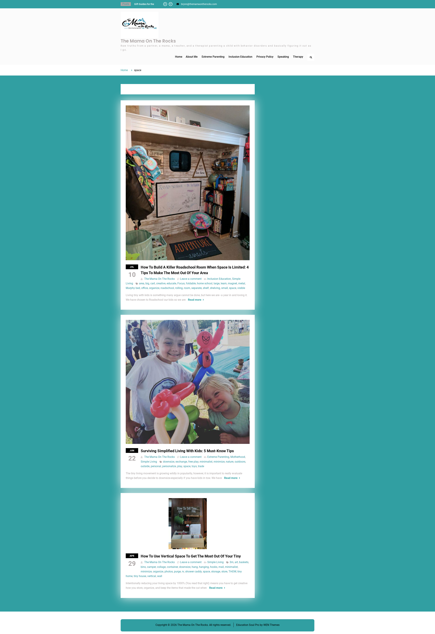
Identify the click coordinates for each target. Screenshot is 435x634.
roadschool (167, 288)
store (224, 571)
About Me (192, 56)
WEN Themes (271, 625)
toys (194, 466)
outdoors (240, 461)
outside (145, 466)
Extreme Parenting (213, 56)
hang (195, 567)
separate (196, 288)
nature (229, 461)
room (187, 288)
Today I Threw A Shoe (145, 4)
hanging (204, 567)
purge (177, 571)
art (236, 562)
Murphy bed (133, 288)
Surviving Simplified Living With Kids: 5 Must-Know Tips (187, 451)
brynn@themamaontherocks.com (199, 4)
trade (201, 466)
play (179, 466)
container (172, 567)
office (144, 288)
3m (231, 562)
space (232, 288)
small (224, 288)
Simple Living (149, 461)
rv (183, 571)
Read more (194, 299)
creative (161, 283)
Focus (181, 283)
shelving (215, 288)
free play (193, 461)
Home (178, 56)
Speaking (283, 56)
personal (156, 466)
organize (154, 288)
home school (204, 283)
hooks (213, 567)
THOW (232, 571)
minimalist (206, 461)
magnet (232, 283)
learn (224, 283)
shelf (206, 288)
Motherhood (237, 456)
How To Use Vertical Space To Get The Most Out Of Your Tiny (191, 556)
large (217, 283)
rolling (179, 288)
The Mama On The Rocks (148, 41)
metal (241, 283)
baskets (243, 562)
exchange (181, 461)
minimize (219, 461)
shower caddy (193, 571)
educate (171, 283)
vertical (151, 576)
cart (152, 283)
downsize (168, 461)
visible (241, 288)
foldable (191, 283)
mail (221, 567)
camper (151, 567)
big (147, 283)
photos (168, 571)
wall (159, 576)
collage (161, 567)
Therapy (298, 56)
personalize (169, 466)
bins (143, 567)
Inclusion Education (240, 56)
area (141, 283)
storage (215, 571)
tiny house (140, 576)
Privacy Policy (264, 56)
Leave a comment (191, 278)
